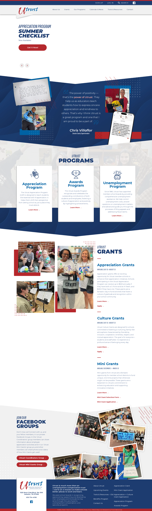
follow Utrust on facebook (31, 501)
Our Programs (79, 9)
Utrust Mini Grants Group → (32, 465)
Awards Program (121, 506)
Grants (67, 9)
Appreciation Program (123, 501)
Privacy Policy (87, 509)
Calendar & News (96, 9)
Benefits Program (101, 499)
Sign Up (99, 3)
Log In (110, 3)
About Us (56, 9)
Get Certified (33, 50)
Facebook (134, 3)
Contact (130, 9)
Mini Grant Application (123, 490)
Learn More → (34, 210)
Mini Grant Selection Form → (109, 397)
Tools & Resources (115, 9)
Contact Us (98, 503)
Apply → (100, 306)
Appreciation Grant (122, 486)
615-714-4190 (31, 497)
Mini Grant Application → (107, 402)
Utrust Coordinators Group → (32, 458)
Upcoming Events (101, 490)
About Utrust (99, 486)
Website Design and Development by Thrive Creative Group (107, 509)
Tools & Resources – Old (103, 495)
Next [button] (27, 65)
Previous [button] (22, 65)
